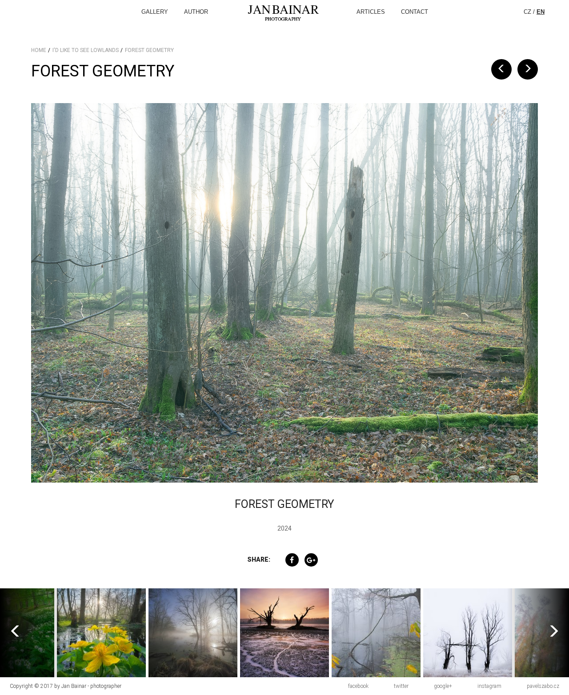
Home (38, 50)
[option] (81, 632)
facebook (358, 686)
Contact (414, 11)
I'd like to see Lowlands (85, 50)
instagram (489, 686)
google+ (443, 686)
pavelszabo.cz (543, 686)
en (541, 11)
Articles (371, 11)
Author (196, 11)
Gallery (154, 11)
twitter (401, 686)
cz (527, 11)
